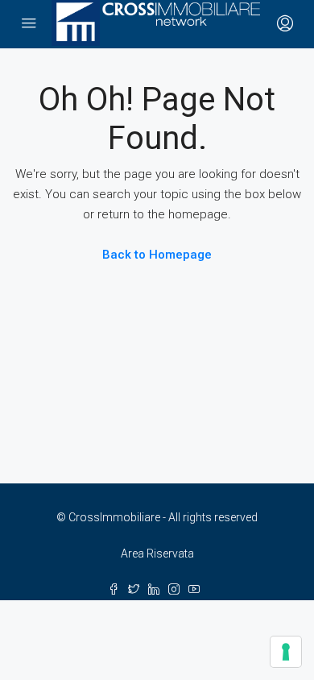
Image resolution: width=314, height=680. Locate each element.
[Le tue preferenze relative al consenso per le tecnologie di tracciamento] (286, 651)
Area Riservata (157, 553)
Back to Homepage (157, 254)
